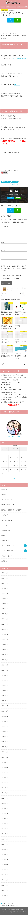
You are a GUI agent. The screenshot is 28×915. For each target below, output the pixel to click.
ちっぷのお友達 (6, 520)
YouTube (5, 540)
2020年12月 (4, 706)
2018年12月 (4, 813)
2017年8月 (4, 874)
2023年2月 (4, 624)
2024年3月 (4, 583)
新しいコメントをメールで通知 (12, 275)
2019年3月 (4, 803)
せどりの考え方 (7, 551)
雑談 (3, 494)
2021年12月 (4, 665)
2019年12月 (4, 757)
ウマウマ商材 (15, 181)
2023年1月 (4, 629)
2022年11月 (4, 639)
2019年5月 (4, 793)
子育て (4, 489)
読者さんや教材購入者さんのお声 (12, 510)
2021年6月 (4, 675)
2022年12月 (4, 634)
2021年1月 (4, 701)
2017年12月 (4, 859)
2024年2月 (4, 588)
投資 (3, 535)
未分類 (4, 561)
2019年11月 (4, 762)
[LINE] (18, 198)
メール (3, 250)
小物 (17, 184)
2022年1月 (4, 660)
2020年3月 (4, 741)
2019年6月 (4, 788)
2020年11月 (4, 711)
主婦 (13, 184)
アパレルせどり (5, 10)
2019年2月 (4, 808)
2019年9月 (4, 772)
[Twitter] (10, 198)
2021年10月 (4, 670)
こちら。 (16, 84)
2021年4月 (4, 685)
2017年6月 (4, 885)
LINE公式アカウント (10, 6)
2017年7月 (4, 880)
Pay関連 (4, 515)
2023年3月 (4, 619)
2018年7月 (4, 828)
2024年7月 (4, 573)
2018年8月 (4, 823)
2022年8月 (4, 644)
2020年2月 (4, 747)
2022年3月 (4, 649)
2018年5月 (4, 839)
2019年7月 (4, 782)
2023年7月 (4, 608)
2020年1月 (4, 752)
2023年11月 (4, 593)
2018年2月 (4, 849)
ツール (4, 525)
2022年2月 (4, 655)
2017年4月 (4, 890)
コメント (4, 226)
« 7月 (13, 479)
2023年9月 (4, 598)
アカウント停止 (6, 556)
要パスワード (6, 499)
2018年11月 (4, 818)
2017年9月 (4, 869)
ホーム (2, 6)
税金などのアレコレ (8, 504)
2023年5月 (4, 614)
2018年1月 (4, 854)
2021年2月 (4, 695)
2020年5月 (4, 731)
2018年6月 (4, 834)
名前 (2, 242)
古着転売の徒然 (6, 530)
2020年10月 (4, 716)
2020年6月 (4, 726)
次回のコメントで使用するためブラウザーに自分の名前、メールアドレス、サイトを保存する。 (14, 268)
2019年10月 (4, 767)
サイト (3, 258)
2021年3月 (4, 690)
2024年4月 (4, 578)
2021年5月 (4, 680)
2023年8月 (4, 603)
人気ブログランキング (14, 436)
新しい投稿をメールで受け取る (12, 278)
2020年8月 (4, 721)
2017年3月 (4, 895)
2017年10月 (4, 864)
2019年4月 (4, 798)
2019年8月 (4, 777)
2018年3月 (4, 844)
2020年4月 (4, 736)
